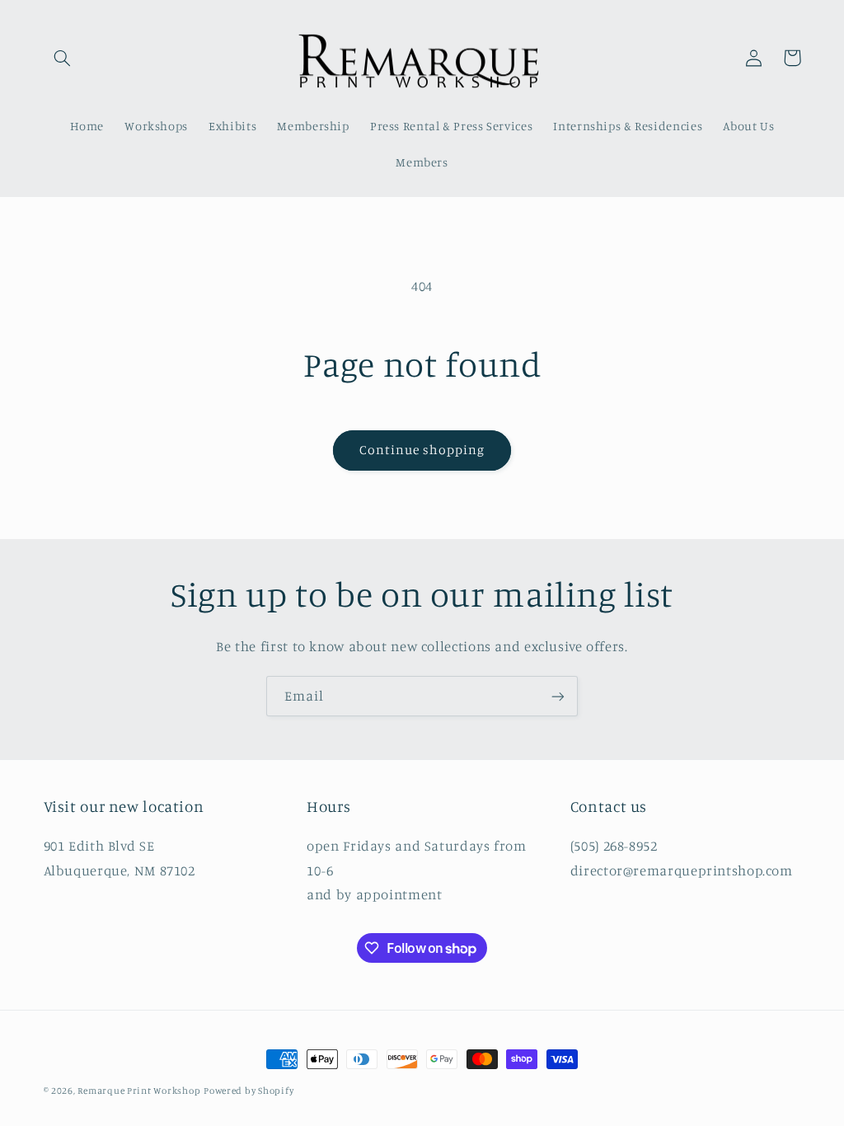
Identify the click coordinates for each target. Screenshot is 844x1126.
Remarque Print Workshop (138, 1090)
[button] (63, 58)
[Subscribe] (558, 696)
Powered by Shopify (248, 1090)
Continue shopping (422, 449)
